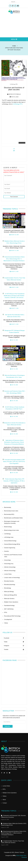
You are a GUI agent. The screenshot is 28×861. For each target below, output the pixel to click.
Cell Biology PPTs (17, 104)
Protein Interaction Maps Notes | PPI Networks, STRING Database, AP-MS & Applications (14, 487)
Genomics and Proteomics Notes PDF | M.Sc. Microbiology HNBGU (14, 397)
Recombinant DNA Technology (12, 616)
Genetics (6, 551)
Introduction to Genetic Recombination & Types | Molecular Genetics (14, 429)
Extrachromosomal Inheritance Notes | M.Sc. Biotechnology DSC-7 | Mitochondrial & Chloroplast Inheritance (14, 266)
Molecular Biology (9, 591)
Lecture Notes (8, 574)
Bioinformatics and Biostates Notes (13, 518)
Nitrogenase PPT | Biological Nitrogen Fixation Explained (14, 336)
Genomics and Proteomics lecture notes (13, 555)
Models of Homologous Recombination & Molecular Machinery (14, 364)
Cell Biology (12, 84)
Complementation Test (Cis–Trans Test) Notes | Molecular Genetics (14, 283)
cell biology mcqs (8, 537)
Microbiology (7, 588)
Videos (6, 623)
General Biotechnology (10, 540)
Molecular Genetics (9, 598)
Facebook (6, 638)
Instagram (6, 645)
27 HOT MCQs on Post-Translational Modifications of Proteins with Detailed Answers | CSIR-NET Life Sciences (14, 303)
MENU (13, 39)
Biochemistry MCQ (9, 514)
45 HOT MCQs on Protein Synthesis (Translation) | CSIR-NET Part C (14, 413)
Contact (5, 803)
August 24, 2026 (5, 819)
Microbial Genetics (9, 581)
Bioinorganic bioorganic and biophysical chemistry (11, 522)
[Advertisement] (14, 26)
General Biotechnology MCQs (12, 544)
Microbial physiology (9, 584)
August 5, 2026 (4, 837)
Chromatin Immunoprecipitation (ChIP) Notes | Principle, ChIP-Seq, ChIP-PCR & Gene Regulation (14, 468)
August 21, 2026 (5, 827)
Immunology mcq (8, 563)
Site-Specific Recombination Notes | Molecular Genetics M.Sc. (14, 320)
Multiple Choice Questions (11, 602)
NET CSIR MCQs (9, 609)
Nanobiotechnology (9, 605)
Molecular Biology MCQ (10, 595)
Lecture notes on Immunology (12, 577)
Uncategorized (8, 619)
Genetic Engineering (9, 547)
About (4, 799)
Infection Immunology (9, 567)
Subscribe (7, 726)
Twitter (5, 641)
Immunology (7, 560)
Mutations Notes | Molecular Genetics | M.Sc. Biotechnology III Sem (14, 247)
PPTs (17, 84)
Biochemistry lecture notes (11, 510)
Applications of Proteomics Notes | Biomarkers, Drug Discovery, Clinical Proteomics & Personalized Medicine (14, 449)
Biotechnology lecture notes (11, 530)
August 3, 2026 (4, 844)
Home (14, 46)
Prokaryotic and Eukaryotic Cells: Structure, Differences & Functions (14, 231)
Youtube (6, 649)
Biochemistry (7, 507)
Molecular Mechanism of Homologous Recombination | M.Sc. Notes (14, 381)
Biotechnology (8, 526)
